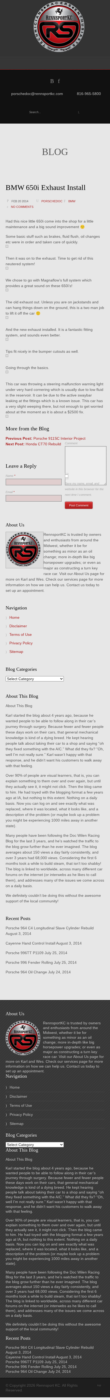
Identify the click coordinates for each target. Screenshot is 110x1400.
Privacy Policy (21, 643)
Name (10, 475)
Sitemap (16, 651)
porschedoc (51, 201)
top (100, 1385)
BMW (71, 201)
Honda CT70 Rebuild (33, 444)
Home (14, 617)
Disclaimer (18, 626)
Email (10, 492)
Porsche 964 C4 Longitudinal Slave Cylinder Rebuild (50, 928)
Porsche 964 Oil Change (26, 972)
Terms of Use (20, 634)
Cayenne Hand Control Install (30, 943)
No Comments (22, 206)
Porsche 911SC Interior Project (45, 438)
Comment (71, 443)
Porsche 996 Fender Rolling (29, 962)
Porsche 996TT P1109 (25, 953)
